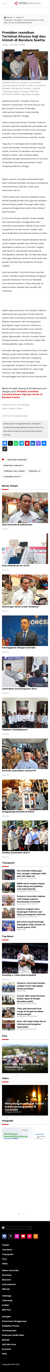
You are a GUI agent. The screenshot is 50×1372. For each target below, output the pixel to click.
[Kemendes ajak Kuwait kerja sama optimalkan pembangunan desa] (25, 671)
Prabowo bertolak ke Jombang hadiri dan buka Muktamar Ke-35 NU (24, 564)
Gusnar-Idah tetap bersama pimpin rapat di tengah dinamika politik (31, 999)
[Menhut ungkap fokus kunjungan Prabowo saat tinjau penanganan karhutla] (8, 913)
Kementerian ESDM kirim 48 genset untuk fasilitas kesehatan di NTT (24, 851)
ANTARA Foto (9, 1344)
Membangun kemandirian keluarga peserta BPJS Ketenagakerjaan (22, 1202)
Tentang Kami (9, 1330)
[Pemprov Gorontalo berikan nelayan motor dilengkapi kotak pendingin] (8, 987)
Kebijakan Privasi (10, 1326)
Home (9, 17)
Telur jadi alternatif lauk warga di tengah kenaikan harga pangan (30, 1011)
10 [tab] (43, 1117)
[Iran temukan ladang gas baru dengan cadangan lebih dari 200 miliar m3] (8, 874)
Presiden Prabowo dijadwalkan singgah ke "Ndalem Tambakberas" (25, 728)
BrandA (5, 1340)
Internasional (8, 1284)
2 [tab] (21, 1075)
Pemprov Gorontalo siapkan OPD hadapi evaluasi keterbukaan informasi (31, 899)
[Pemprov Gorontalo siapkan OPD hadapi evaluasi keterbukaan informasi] (8, 900)
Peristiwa (6, 1275)
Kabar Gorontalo (10, 1270)
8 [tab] (35, 1117)
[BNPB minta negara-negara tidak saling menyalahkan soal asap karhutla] (8, 887)
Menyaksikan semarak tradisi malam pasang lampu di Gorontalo (24, 1106)
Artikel (5, 1305)
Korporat (6, 1349)
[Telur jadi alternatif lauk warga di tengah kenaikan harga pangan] (8, 1012)
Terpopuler (8, 863)
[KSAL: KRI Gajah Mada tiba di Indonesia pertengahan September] (8, 1025)
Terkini (5, 1245)
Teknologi (7, 1300)
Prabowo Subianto (13, 465)
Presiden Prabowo (17, 460)
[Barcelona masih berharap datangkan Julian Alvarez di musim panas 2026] (8, 925)
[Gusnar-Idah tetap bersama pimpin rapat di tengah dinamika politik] (8, 999)
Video (5, 1078)
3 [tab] (25, 1075)
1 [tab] (17, 1075)
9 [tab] (39, 1117)
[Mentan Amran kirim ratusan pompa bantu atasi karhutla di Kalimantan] (25, 507)
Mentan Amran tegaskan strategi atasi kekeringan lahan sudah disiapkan (22, 605)
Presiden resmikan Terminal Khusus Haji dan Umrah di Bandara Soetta (23, 21)
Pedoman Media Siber (13, 1335)
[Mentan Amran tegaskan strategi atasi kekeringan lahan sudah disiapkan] (25, 589)
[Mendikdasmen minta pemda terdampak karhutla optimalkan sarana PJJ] (25, 753)
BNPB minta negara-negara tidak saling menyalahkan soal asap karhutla (31, 886)
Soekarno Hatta (12, 477)
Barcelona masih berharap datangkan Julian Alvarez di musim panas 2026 (31, 925)
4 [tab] (29, 1075)
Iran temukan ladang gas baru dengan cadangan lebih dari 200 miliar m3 (31, 874)
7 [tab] (31, 1117)
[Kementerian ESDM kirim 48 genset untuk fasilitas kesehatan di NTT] (25, 835)
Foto (4, 1036)
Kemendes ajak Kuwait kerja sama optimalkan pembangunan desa (20, 687)
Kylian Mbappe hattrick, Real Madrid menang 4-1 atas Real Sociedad (21, 973)
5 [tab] (33, 1075)
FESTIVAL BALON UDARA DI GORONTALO (24, 1066)
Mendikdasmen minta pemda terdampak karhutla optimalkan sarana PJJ (24, 769)
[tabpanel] (25, 1058)
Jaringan (6, 1316)
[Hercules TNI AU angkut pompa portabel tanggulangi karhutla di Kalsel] (25, 794)
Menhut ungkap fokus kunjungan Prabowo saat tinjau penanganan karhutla (31, 912)
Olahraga (6, 1296)
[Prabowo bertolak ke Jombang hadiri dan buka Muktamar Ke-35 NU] (25, 548)
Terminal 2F (34, 471)
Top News (7, 936)
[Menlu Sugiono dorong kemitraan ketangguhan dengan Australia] (25, 630)
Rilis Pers (6, 1310)
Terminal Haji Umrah (14, 471)
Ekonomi (6, 1280)
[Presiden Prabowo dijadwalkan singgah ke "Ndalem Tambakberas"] (25, 712)
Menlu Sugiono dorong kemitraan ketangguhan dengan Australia (20, 646)
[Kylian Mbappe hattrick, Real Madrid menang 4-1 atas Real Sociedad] (25, 958)
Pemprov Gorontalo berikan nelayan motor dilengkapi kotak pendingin (31, 986)
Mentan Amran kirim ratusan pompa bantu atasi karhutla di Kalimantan (25, 523)
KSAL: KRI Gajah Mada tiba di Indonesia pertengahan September (31, 1024)
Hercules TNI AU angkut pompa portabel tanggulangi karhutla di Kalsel (24, 810)
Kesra (19, 17)
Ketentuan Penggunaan (14, 1321)
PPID (4, 1354)
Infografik (7, 1121)
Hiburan (6, 1289)
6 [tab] (27, 1117)
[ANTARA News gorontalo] (27, 3)
